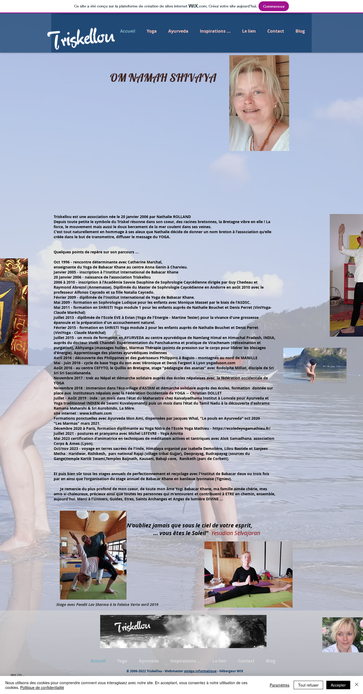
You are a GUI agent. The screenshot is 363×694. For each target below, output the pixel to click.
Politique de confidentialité (42, 687)
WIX (240, 671)
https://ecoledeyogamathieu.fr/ (242, 428)
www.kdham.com (95, 413)
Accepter (338, 685)
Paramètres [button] (279, 685)
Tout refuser (308, 685)
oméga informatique (200, 671)
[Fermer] (356, 685)
